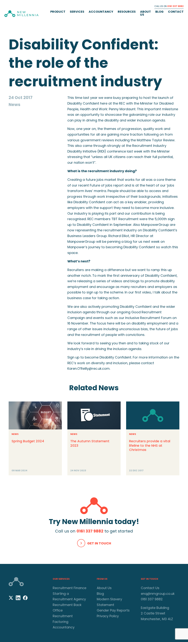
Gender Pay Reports (113, 610)
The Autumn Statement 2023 (89, 443)
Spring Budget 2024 (28, 441)
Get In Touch (99, 543)
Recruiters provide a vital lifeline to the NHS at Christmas (149, 445)
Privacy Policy (108, 616)
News (15, 434)
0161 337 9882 (175, 6)
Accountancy (101, 12)
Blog (159, 12)
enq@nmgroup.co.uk (158, 593)
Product (57, 12)
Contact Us (150, 588)
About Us (145, 13)
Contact (176, 12)
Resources (127, 12)
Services (77, 12)
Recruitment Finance (69, 588)
